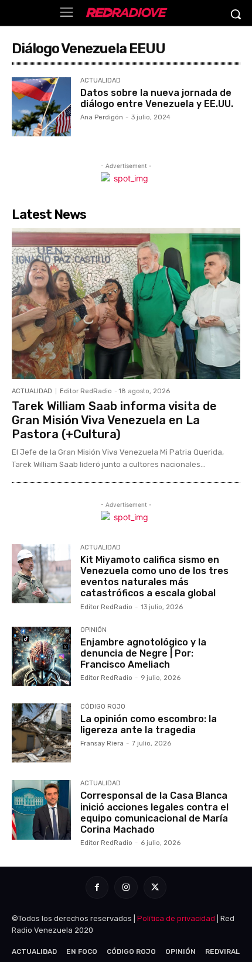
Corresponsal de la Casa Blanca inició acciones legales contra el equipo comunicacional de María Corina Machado (154, 812)
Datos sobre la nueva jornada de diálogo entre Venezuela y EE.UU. (156, 98)
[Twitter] (155, 887)
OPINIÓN (93, 630)
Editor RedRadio (86, 391)
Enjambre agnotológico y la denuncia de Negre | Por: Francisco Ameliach (143, 653)
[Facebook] (97, 887)
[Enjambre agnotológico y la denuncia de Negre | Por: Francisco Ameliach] (41, 656)
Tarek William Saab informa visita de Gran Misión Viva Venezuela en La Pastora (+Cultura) (114, 420)
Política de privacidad (176, 918)
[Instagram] (125, 887)
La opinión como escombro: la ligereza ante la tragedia (148, 724)
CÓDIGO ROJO (102, 706)
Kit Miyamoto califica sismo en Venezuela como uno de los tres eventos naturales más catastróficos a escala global (154, 576)
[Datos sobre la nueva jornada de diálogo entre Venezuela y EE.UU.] (41, 106)
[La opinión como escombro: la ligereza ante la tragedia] (41, 732)
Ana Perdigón (101, 117)
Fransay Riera (102, 743)
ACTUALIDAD (100, 80)
